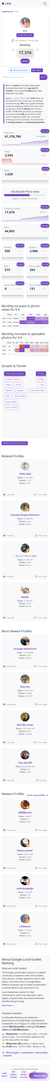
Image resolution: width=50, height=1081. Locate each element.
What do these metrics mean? (15, 443)
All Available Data (36, 390)
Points (18, 385)
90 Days (41, 379)
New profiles (41, 1052)
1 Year (41, 385)
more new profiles (36, 795)
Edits (8, 396)
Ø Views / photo (12, 379)
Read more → (8, 1005)
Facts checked (11, 407)
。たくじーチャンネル (21, 98)
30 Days (41, 373)
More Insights (13, 1052)
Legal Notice (4, 1074)
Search (43, 77)
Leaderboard (7, 11)
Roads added (11, 402)
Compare (7, 1055)
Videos (8, 385)
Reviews (9, 390)
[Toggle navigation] (44, 3)
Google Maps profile (25, 35)
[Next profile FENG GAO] (37, 50)
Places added (20, 396)
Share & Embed (20, 70)
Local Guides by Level (23, 1074)
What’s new (39, 1075)
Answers (20, 390)
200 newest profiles (13, 1074)
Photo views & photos (15, 373)
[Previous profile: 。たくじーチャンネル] (13, 50)
